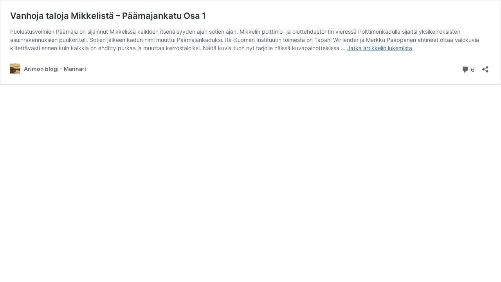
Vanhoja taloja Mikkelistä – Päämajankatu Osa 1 (108, 16)
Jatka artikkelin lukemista (379, 48)
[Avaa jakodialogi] (485, 67)
